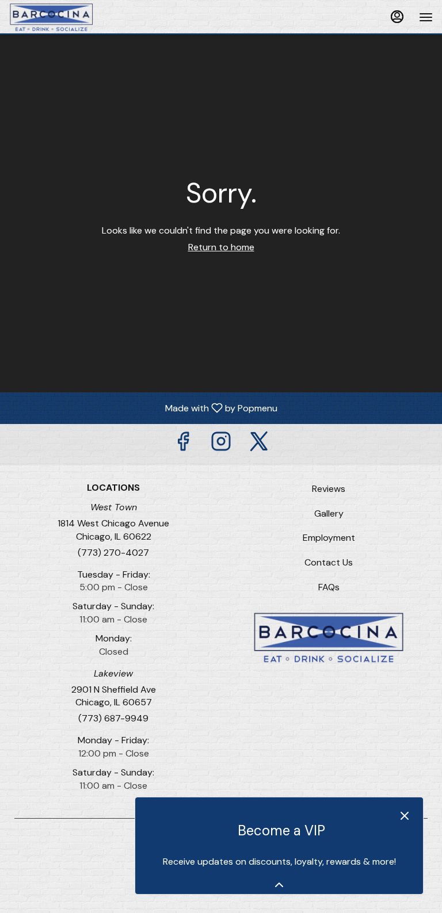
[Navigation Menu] (426, 17)
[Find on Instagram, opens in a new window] (221, 444)
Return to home (221, 247)
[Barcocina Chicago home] (61, 17)
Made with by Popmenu (143, 407)
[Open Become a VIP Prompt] (279, 885)
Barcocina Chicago (328, 637)
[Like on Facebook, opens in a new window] (183, 444)
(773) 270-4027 (113, 553)
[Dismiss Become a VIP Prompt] (404, 816)
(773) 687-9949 (113, 718)
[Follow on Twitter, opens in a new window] (259, 444)
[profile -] (397, 17)
